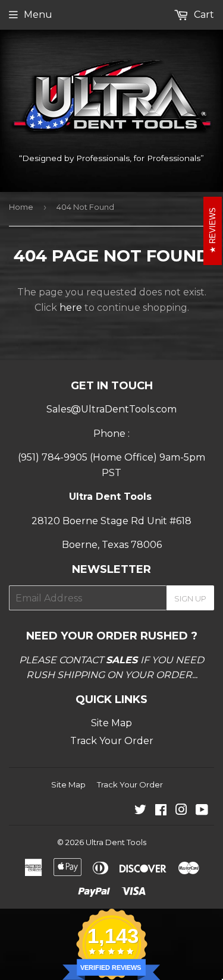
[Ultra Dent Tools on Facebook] (161, 811)
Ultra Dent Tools (116, 842)
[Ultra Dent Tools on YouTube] (202, 811)
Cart (202, 14)
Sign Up (190, 598)
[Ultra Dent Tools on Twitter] (140, 811)
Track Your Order (111, 740)
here (70, 307)
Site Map (111, 723)
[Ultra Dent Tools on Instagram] (181, 811)
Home (21, 207)
